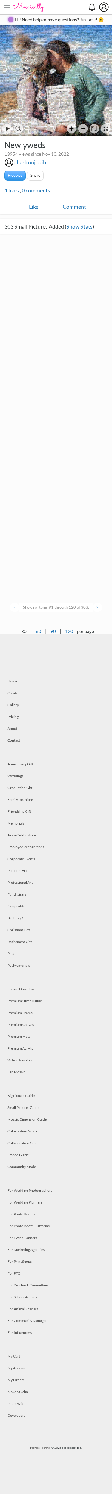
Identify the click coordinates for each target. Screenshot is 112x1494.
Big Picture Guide (21, 1095)
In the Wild (15, 1403)
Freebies (15, 175)
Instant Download (21, 989)
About (12, 728)
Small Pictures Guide (23, 1107)
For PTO (14, 1273)
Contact (13, 740)
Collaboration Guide (23, 1143)
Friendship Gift (19, 811)
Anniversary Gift (20, 764)
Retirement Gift (19, 941)
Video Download (20, 1060)
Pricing (13, 716)
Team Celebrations (21, 835)
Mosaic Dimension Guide (27, 1119)
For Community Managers (27, 1320)
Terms (46, 1447)
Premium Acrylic (20, 1048)
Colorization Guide (22, 1131)
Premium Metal (19, 1036)
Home (12, 681)
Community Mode (21, 1166)
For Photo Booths (21, 1214)
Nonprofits (16, 906)
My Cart (13, 1356)
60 (38, 631)
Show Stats (79, 226)
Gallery (13, 705)
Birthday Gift (17, 918)
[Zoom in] (71, 129)
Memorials (15, 823)
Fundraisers (16, 894)
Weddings (15, 776)
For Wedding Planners (24, 1202)
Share (35, 175)
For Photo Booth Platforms (28, 1226)
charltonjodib (30, 162)
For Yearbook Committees (27, 1285)
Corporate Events (21, 859)
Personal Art (17, 870)
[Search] (18, 129)
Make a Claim (17, 1391)
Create (12, 693)
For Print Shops (19, 1261)
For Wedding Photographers (29, 1190)
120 (69, 631)
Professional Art (20, 882)
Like (33, 206)
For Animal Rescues (22, 1309)
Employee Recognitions (25, 847)
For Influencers (19, 1332)
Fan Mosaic (16, 1072)
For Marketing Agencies (26, 1249)
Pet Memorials (18, 965)
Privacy (35, 1447)
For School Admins (22, 1297)
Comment (74, 206)
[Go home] (94, 129)
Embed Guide (18, 1155)
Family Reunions (20, 799)
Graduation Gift (19, 787)
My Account (17, 1368)
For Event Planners (22, 1238)
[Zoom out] (83, 129)
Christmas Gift (18, 930)
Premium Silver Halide (24, 1001)
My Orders (15, 1380)
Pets (10, 953)
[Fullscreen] (106, 129)
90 (53, 631)
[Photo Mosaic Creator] (28, 7)
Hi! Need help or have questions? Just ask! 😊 (59, 19)
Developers (16, 1415)
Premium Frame (20, 1013)
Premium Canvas (20, 1024)
